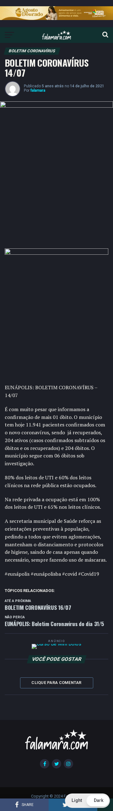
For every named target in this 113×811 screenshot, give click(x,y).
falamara (37, 90)
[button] (87, 800)
